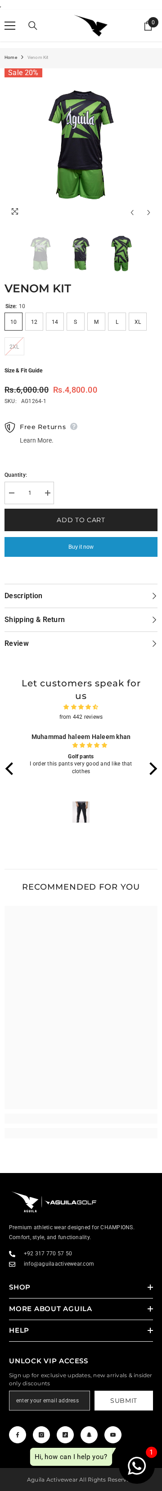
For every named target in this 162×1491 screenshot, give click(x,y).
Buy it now (81, 547)
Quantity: (15, 475)
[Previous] (132, 212)
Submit (123, 1401)
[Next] (149, 212)
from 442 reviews (81, 717)
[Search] (32, 25)
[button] (11, 768)
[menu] (9, 25)
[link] (81, 1119)
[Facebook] (17, 1434)
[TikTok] (65, 1434)
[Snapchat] (89, 1434)
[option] (81, 144)
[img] (81, 707)
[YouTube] (113, 1434)
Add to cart (81, 520)
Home (10, 57)
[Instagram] (41, 1434)
